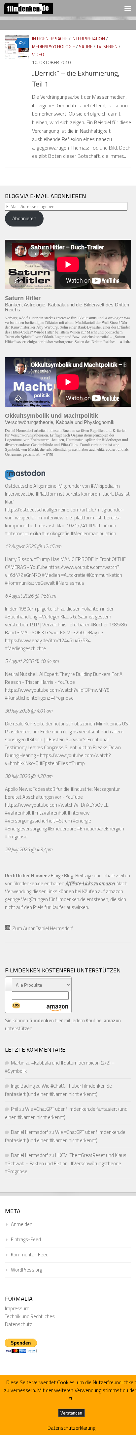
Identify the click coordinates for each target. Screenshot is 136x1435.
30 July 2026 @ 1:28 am (28, 776)
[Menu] (127, 8)
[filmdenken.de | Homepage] (36, 8)
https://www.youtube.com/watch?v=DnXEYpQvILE (57, 805)
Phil (14, 1109)
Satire (85, 46)
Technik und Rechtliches (30, 1316)
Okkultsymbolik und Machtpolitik (51, 415)
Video (38, 54)
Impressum (17, 1308)
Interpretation (88, 38)
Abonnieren (24, 218)
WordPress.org (26, 1270)
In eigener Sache (50, 38)
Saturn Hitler (23, 298)
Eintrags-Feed (26, 1239)
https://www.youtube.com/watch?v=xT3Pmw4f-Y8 (57, 690)
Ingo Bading (23, 1086)
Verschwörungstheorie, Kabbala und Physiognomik (60, 422)
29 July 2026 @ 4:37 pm (28, 849)
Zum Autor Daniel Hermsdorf (41, 928)
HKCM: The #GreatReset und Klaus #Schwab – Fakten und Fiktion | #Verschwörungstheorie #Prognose (65, 1163)
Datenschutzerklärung (71, 1428)
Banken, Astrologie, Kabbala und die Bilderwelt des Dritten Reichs (67, 307)
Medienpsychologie (53, 46)
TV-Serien (107, 46)
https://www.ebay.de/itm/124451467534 (47, 640)
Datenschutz (18, 1324)
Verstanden (71, 1413)
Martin (17, 1063)
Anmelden (21, 1224)
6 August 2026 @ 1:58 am (30, 596)
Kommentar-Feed (30, 1254)
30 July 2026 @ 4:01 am (28, 711)
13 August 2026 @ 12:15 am (33, 546)
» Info (125, 341)
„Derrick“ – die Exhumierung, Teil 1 (75, 78)
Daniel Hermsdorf (29, 1132)
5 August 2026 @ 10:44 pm (32, 661)
